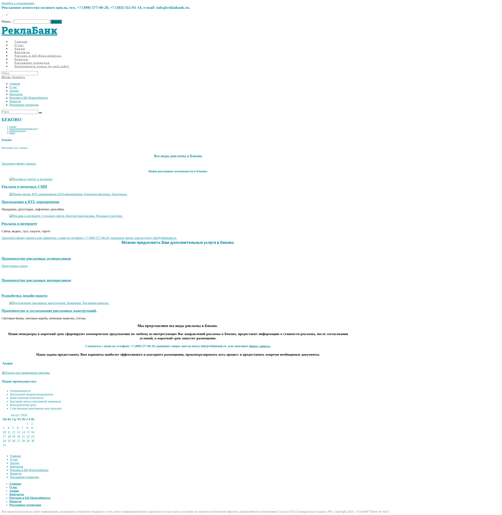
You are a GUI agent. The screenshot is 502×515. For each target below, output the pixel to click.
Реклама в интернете (19, 224)
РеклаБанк (29, 30)
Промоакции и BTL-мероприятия (30, 202)
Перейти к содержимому (18, 3)
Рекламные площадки (24, 104)
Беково (12, 133)
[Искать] (40, 112)
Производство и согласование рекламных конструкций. (49, 311)
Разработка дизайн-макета (24, 295)
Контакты (16, 94)
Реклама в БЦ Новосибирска (28, 97)
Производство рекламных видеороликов (36, 280)
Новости (15, 101)
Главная (14, 83)
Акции (14, 90)
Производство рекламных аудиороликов (36, 258)
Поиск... (7, 21)
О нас (13, 87)
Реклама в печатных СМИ (24, 186)
